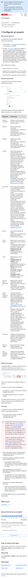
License (3, 575)
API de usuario (17, 425)
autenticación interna (16, 227)
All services (4, 568)
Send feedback (14, 535)
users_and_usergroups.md (8, 24)
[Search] (21, 14)
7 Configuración (15, 22)
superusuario (16, 44)
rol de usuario (19, 423)
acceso (16, 183)
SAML (11, 442)
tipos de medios (17, 399)
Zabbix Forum (19, 568)
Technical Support (6, 565)
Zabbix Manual (5, 22)
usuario (12, 48)
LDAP (6, 442)
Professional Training (21, 565)
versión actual (7, 9)
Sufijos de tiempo (15, 304)
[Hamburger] (25, 15)
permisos (15, 494)
